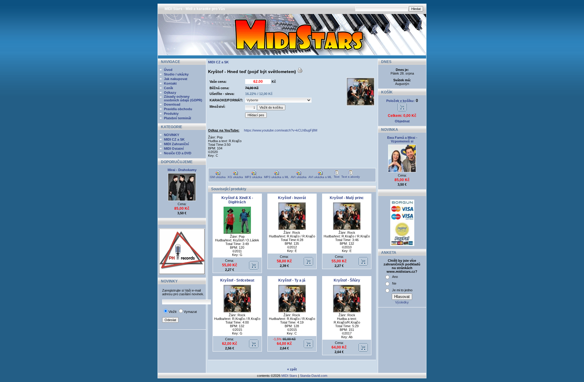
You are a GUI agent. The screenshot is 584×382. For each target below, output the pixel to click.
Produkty (171, 113)
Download (172, 104)
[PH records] (182, 273)
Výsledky (402, 302)
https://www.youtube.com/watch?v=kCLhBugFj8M (280, 130)
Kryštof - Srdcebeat (237, 280)
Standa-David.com (313, 375)
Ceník (168, 88)
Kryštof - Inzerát (292, 198)
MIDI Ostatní (174, 148)
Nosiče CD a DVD (177, 153)
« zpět (292, 369)
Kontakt (170, 83)
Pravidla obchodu (178, 109)
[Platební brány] (402, 245)
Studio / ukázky (176, 74)
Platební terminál (177, 118)
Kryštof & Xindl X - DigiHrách (237, 200)
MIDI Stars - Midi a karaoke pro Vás (195, 9)
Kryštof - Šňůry (347, 280)
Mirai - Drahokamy (182, 170)
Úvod (168, 70)
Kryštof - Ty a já (291, 280)
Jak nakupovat (175, 79)
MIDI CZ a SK (174, 139)
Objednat (402, 121)
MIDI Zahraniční (176, 144)
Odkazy (170, 92)
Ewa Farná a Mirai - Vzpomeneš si (402, 139)
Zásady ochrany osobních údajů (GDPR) (183, 98)
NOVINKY (171, 135)
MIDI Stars (289, 375)
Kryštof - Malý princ (347, 198)
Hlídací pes (256, 115)
